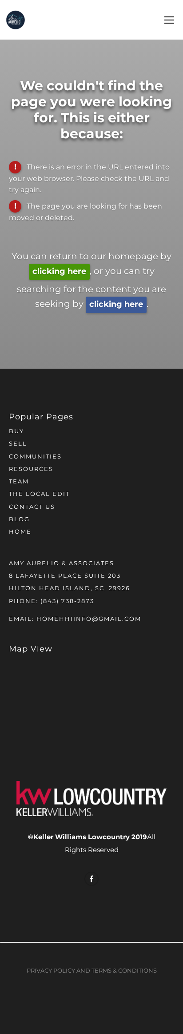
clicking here (59, 271)
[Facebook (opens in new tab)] (91, 879)
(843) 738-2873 (67, 601)
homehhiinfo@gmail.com (88, 619)
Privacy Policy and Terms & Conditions (92, 971)
